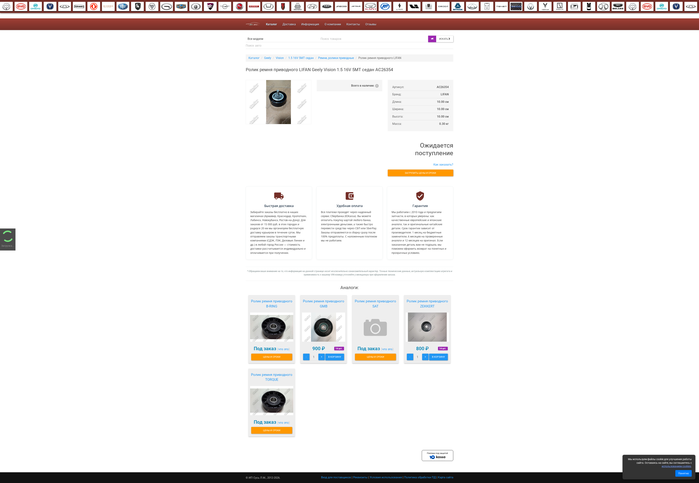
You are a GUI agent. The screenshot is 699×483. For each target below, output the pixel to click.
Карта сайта (445, 477)
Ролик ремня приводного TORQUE (271, 377)
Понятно (683, 473)
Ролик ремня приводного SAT (375, 303)
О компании (333, 24)
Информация (310, 24)
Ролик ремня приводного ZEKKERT (427, 303)
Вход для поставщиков (336, 477)
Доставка (289, 24)
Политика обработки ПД (420, 477)
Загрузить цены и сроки (420, 173)
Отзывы (370, 24)
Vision (280, 58)
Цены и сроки (271, 356)
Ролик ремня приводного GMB (323, 303)
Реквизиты (360, 477)
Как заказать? (443, 164)
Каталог (254, 58)
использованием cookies (676, 466)
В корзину (334, 356)
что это (283, 349)
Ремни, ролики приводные (336, 58)
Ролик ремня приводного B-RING (271, 303)
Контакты (353, 24)
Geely (267, 58)
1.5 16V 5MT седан (301, 58)
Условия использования (386, 477)
